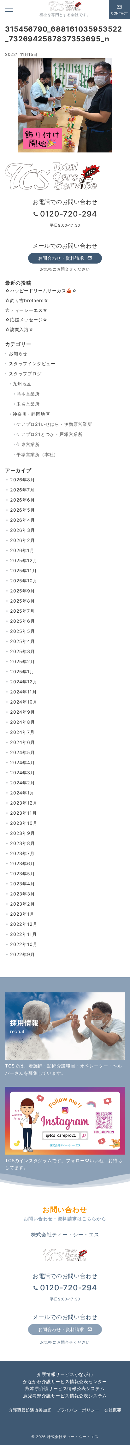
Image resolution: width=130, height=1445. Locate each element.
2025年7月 (22, 611)
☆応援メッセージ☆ (26, 319)
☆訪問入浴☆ (19, 329)
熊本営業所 (28, 393)
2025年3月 (22, 651)
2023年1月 (22, 914)
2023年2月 (22, 904)
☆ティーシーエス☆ (26, 310)
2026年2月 (22, 540)
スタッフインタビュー (32, 363)
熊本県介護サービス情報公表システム (65, 1388)
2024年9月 (22, 712)
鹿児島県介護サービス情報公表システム (65, 1395)
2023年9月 (22, 833)
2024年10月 (23, 702)
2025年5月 (22, 631)
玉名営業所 (28, 404)
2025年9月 (22, 590)
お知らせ (18, 353)
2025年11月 (23, 570)
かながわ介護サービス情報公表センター (65, 1381)
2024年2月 (22, 782)
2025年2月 (22, 661)
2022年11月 (23, 934)
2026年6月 (22, 499)
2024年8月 (22, 722)
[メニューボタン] (9, 9)
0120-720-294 (68, 213)
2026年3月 (22, 530)
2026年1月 (22, 550)
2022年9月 (22, 954)
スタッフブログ (25, 373)
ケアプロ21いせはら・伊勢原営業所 (54, 424)
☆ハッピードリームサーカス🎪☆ (41, 290)
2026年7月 (22, 489)
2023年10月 (23, 823)
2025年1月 (22, 671)
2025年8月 (22, 601)
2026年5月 (22, 510)
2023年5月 (22, 873)
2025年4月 (22, 641)
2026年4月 (22, 520)
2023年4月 (22, 883)
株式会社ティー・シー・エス (73, 1437)
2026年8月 (22, 479)
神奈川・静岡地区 (31, 414)
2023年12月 (23, 803)
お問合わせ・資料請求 (62, 258)
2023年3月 (22, 893)
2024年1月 (22, 792)
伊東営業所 (28, 444)
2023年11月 (23, 813)
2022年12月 (23, 924)
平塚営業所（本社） (37, 454)
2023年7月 (22, 853)
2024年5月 (22, 752)
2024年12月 (23, 681)
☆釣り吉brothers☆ (26, 300)
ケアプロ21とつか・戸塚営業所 (49, 434)
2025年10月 (23, 580)
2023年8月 (22, 843)
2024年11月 (23, 691)
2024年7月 (22, 732)
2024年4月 (22, 762)
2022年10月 (23, 944)
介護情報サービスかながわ (65, 1374)
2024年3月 (22, 772)
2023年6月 (22, 863)
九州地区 (22, 383)
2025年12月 (23, 560)
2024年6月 (22, 742)
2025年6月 (22, 621)
